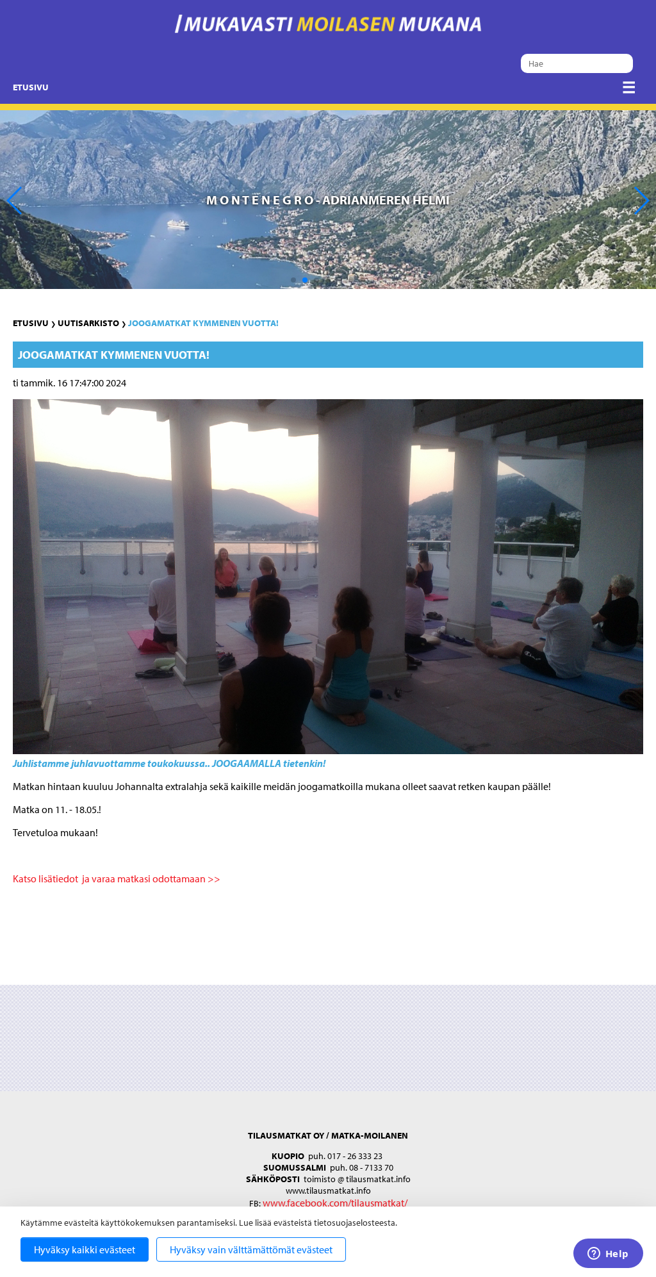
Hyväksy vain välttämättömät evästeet (251, 1249)
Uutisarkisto (88, 323)
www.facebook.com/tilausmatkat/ (335, 1202)
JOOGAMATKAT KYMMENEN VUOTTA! (203, 323)
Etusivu (31, 87)
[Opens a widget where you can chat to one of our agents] (608, 1255)
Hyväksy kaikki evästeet (84, 1249)
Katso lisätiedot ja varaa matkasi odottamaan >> (116, 878)
